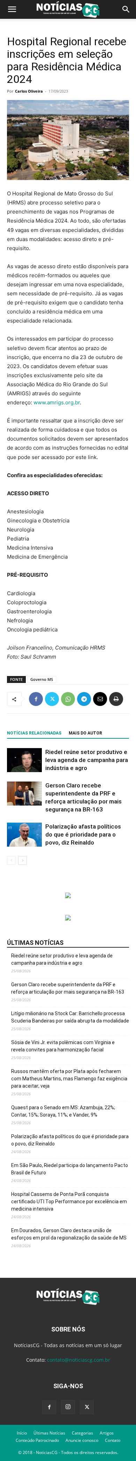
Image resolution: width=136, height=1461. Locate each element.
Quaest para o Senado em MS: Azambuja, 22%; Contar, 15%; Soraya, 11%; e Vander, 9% (63, 1111)
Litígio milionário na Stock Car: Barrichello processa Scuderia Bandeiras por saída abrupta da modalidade (70, 1017)
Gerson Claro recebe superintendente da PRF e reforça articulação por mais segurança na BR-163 (67, 988)
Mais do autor (85, 733)
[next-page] (22, 860)
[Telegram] (84, 699)
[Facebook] (36, 699)
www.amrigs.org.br (56, 402)
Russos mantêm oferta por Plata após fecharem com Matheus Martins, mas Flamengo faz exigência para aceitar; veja (69, 1078)
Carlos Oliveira (29, 91)
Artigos (107, 1433)
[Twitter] (52, 699)
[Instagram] (68, 1407)
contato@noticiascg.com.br (78, 1360)
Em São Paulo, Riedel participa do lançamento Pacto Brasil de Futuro (69, 1169)
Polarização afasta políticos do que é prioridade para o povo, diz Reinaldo (83, 834)
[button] (12, 9)
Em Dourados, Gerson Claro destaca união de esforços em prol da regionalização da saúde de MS (69, 1234)
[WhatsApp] (68, 699)
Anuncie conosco (82, 1440)
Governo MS (41, 679)
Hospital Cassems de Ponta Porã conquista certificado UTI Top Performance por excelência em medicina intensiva (69, 1201)
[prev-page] (11, 860)
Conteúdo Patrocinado (37, 1440)
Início (22, 1433)
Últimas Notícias (49, 1433)
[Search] (126, 9)
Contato (112, 1440)
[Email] (100, 699)
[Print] (116, 699)
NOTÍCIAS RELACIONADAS (34, 733)
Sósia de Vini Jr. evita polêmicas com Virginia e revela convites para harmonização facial (63, 1046)
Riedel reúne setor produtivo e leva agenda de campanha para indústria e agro (86, 759)
